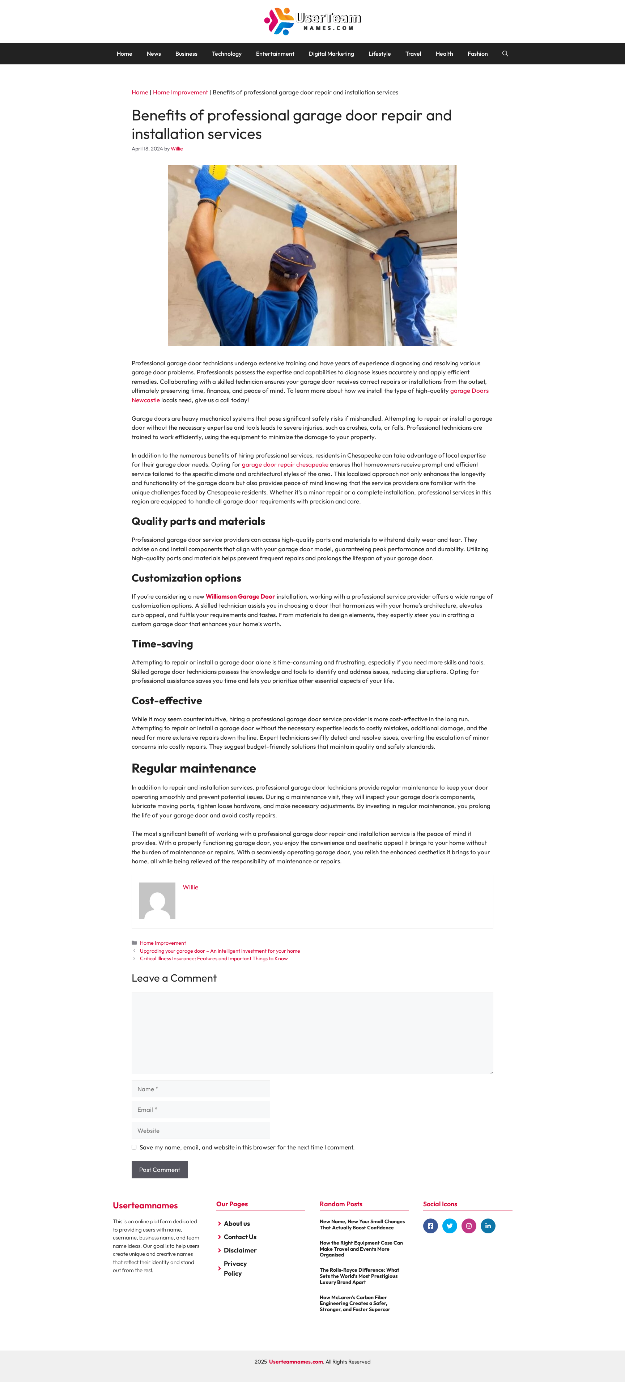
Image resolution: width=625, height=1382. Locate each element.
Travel (413, 53)
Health (444, 53)
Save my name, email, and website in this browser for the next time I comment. (247, 1147)
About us (237, 1223)
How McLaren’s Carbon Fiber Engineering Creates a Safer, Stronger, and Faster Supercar (355, 1303)
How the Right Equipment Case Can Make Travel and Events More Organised (361, 1248)
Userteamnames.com (296, 1361)
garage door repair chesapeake (285, 464)
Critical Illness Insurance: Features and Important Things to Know (214, 958)
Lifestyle (380, 53)
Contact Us (240, 1237)
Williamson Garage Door (240, 596)
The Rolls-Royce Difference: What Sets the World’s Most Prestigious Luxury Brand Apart (359, 1276)
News (154, 53)
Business (186, 53)
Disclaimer (240, 1250)
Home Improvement (180, 92)
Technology (227, 53)
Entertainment (275, 53)
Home (124, 53)
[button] (505, 53)
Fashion (478, 53)
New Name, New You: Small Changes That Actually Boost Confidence (362, 1224)
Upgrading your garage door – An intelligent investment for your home (220, 951)
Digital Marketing (331, 53)
